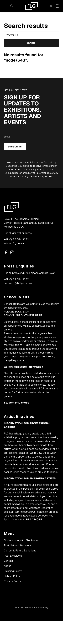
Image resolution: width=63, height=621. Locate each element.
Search (31, 43)
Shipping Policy (13, 571)
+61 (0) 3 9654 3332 (16, 239)
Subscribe (15, 146)
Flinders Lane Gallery (36, 607)
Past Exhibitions (13, 555)
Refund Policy (12, 576)
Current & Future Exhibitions (20, 550)
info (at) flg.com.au (14, 243)
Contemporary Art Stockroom (21, 540)
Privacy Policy (36, 169)
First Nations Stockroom (18, 545)
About (7, 566)
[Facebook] (6, 252)
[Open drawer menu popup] (6, 6)
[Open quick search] (12, 6)
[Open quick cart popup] (57, 6)
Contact (8, 561)
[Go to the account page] (51, 6)
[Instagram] (12, 252)
